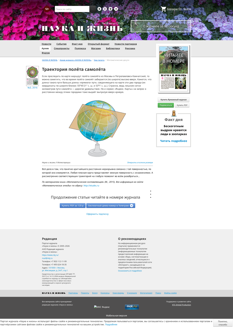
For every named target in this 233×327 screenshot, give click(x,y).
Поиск (158, 293)
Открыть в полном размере (140, 162)
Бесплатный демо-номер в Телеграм (108, 205)
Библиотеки (113, 48)
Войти (187, 9)
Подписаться (166, 105)
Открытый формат (98, 43)
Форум (46, 52)
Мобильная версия (116, 315)
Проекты (85, 293)
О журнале (132, 293)
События (61, 43)
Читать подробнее (173, 140)
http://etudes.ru (91, 185)
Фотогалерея (146, 293)
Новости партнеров (126, 43)
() (174, 9)
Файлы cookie (170, 293)
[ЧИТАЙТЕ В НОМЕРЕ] (173, 37)
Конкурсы (105, 293)
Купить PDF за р (73, 205)
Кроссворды (118, 293)
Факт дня (77, 43)
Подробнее (111, 324)
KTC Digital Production (181, 305)
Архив (45, 48)
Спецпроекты (61, 48)
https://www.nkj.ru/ (50, 255)
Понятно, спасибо (223, 323)
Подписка (80, 48)
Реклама (130, 48)
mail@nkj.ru (47, 258)
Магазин (96, 48)
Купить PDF (182, 105)
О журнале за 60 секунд (161, 26)
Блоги (94, 293)
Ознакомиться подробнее (130, 270)
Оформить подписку (97, 213)
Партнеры (73, 293)
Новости (46, 43)
